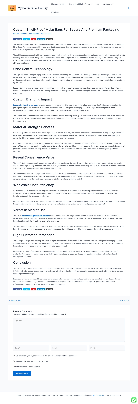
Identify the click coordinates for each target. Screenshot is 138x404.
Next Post (124, 300)
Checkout (55, 12)
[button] (65, 4)
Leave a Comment (20, 34)
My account (107, 4)
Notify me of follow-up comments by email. (31, 361)
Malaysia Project (57, 4)
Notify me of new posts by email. (28, 367)
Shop (97, 4)
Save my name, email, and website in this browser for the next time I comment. (46, 356)
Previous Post (15, 300)
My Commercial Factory (33, 8)
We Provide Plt (98, 395)
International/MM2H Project (79, 4)
